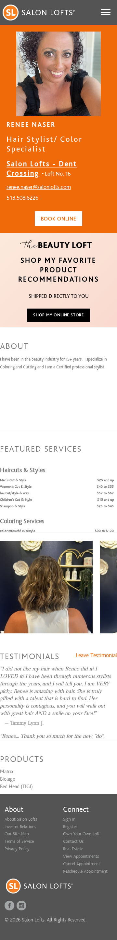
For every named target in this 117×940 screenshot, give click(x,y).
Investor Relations (20, 826)
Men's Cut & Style (13, 480)
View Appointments (81, 856)
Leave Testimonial (96, 655)
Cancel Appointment (81, 863)
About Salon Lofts (21, 819)
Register (70, 826)
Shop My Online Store (58, 315)
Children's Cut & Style (16, 499)
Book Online (58, 219)
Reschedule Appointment (85, 871)
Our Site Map (17, 833)
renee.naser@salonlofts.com (38, 187)
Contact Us (73, 841)
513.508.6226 (22, 198)
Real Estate (73, 848)
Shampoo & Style (12, 506)
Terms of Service (19, 841)
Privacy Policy (17, 848)
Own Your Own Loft (81, 833)
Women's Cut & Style (16, 486)
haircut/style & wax (14, 493)
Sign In (69, 819)
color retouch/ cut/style (17, 531)
